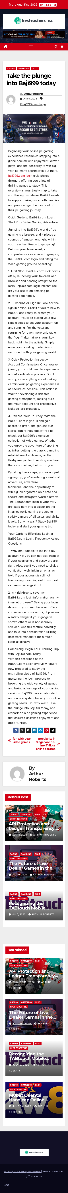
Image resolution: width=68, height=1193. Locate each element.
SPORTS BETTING (18, 819)
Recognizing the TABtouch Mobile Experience (27, 908)
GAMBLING (23, 68)
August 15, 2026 (24, 982)
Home (6, 1184)
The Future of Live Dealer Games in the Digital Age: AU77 (30, 868)
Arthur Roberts (33, 93)
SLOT (35, 68)
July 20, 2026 (22, 1023)
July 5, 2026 (21, 1064)
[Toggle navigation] (31, 46)
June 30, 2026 (22, 1106)
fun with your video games (22, 740)
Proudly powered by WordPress (22, 1171)
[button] (56, 46)
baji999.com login (20, 175)
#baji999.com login (33, 104)
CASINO (11, 68)
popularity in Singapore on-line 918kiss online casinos (45, 743)
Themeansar (35, 1176)
